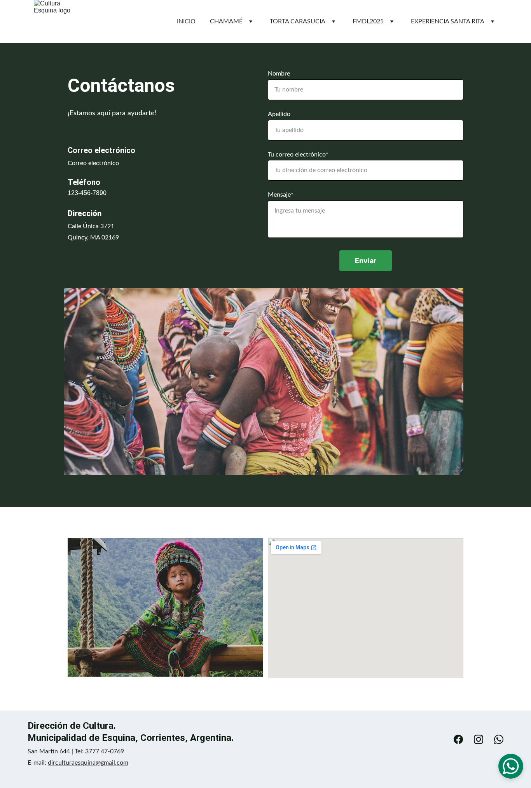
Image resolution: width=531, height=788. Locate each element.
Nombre (279, 73)
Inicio (186, 21)
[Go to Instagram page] (482, 739)
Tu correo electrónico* (298, 154)
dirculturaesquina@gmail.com (88, 763)
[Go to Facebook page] (462, 739)
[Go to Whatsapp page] (498, 739)
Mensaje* (280, 195)
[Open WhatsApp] (510, 766)
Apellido (279, 114)
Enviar (365, 261)
